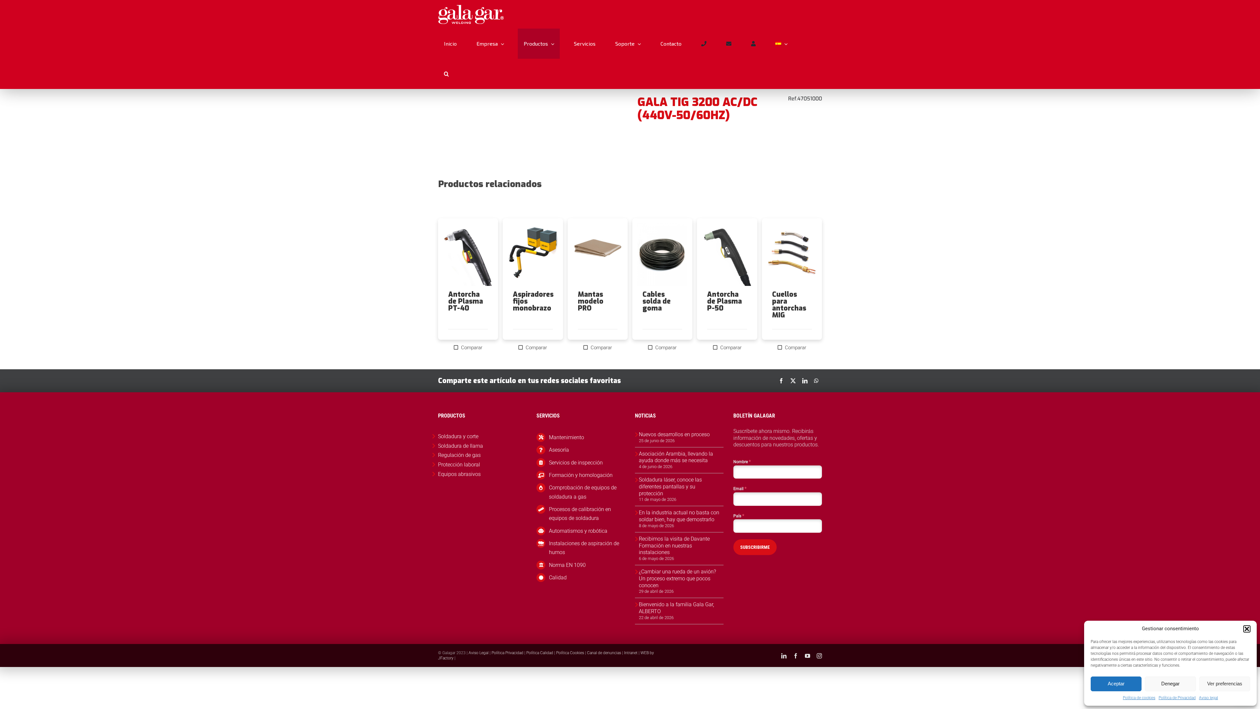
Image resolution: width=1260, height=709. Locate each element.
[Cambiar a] (781, 44)
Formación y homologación (581, 475)
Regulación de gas (459, 455)
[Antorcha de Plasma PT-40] (468, 254)
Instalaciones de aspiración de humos (584, 547)
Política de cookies (1139, 698)
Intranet (631, 653)
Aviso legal (1208, 698)
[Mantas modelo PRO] (598, 254)
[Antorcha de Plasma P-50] (727, 254)
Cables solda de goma (656, 301)
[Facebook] (781, 380)
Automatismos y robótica (578, 531)
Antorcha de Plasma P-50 (724, 301)
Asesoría (559, 450)
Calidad (558, 577)
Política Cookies (570, 653)
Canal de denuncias (604, 653)
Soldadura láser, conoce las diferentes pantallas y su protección (670, 487)
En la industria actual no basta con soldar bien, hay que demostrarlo (679, 516)
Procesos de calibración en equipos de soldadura (580, 513)
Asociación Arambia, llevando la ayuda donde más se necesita (676, 457)
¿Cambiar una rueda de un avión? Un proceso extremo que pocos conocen (677, 579)
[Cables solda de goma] (662, 254)
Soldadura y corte (458, 436)
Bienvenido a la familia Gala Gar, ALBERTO (676, 607)
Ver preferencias (1224, 683)
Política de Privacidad (1177, 698)
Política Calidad (539, 653)
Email (739, 488)
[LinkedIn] (805, 380)
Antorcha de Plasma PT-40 (465, 301)
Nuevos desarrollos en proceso (674, 434)
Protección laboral (459, 465)
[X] (793, 380)
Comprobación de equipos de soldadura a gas (583, 492)
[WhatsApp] (816, 380)
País (738, 515)
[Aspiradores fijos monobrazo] (533, 254)
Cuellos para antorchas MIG (789, 305)
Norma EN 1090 (567, 565)
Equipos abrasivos (459, 474)
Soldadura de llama (460, 446)
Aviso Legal (479, 653)
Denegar (1170, 683)
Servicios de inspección (576, 463)
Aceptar (1116, 683)
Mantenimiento (566, 437)
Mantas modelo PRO (590, 301)
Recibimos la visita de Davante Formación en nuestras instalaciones (674, 546)
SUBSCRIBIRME (755, 547)
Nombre (742, 461)
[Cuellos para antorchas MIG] (792, 254)
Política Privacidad (507, 653)
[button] (1247, 629)
